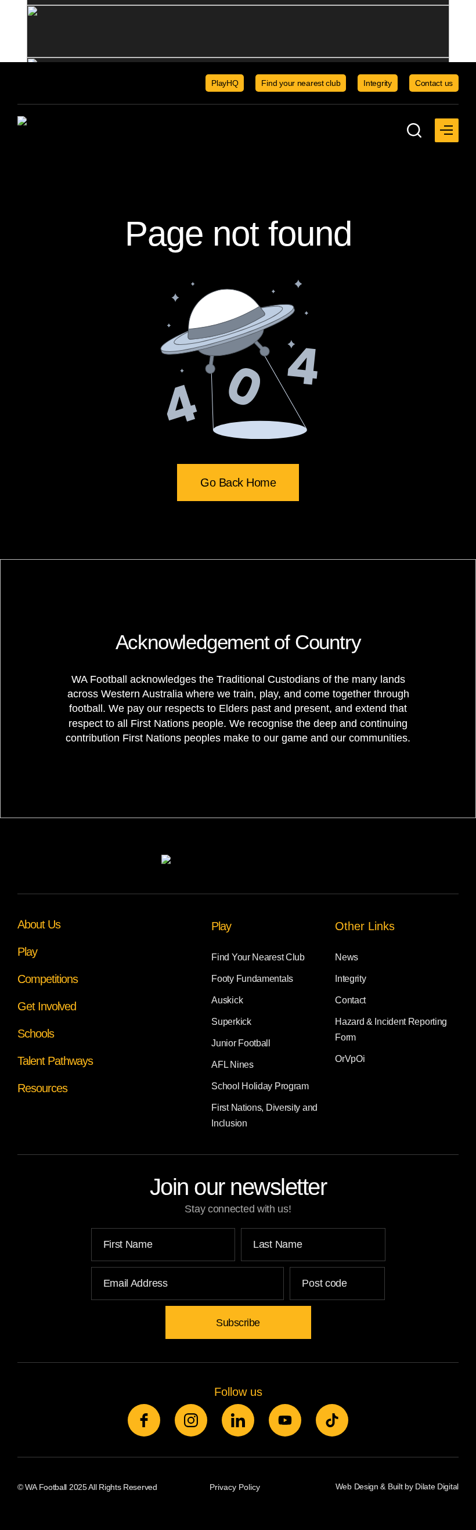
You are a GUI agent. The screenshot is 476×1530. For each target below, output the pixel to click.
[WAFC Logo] (90, 130)
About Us (38, 924)
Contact (350, 1000)
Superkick (231, 1022)
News (346, 957)
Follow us (238, 1391)
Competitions (47, 979)
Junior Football (241, 1043)
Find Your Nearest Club (257, 957)
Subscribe (238, 1323)
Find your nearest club (300, 83)
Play (27, 951)
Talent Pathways (55, 1060)
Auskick (227, 1000)
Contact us (434, 83)
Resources (42, 1088)
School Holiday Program (259, 1086)
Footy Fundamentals (252, 979)
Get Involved (46, 1006)
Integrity (377, 83)
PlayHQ (224, 83)
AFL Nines (232, 1065)
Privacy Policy (235, 1487)
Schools (35, 1033)
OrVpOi (350, 1059)
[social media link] (144, 1420)
